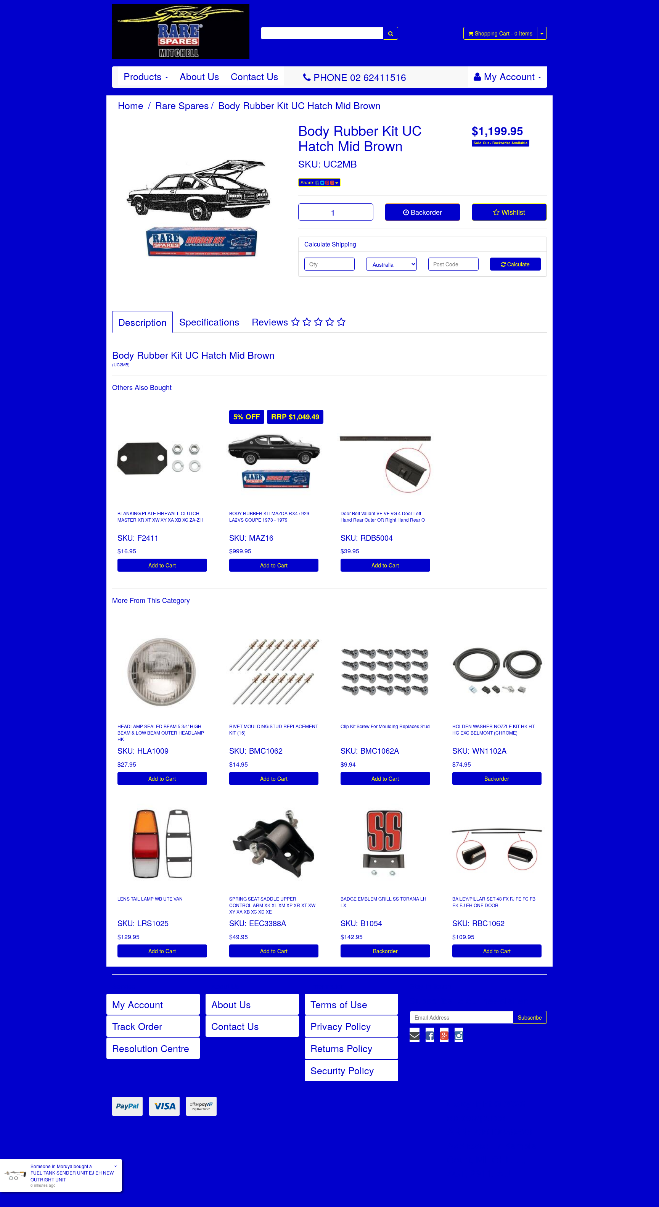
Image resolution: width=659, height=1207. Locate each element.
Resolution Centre (150, 1048)
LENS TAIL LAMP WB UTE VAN (150, 898)
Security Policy (342, 1070)
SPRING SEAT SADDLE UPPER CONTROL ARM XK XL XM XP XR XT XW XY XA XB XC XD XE (272, 905)
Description (142, 322)
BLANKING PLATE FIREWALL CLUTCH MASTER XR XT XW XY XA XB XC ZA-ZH (160, 516)
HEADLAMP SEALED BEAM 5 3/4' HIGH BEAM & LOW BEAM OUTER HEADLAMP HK (160, 732)
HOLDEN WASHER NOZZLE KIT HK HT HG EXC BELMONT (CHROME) (493, 729)
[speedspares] (180, 28)
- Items (503, 33)
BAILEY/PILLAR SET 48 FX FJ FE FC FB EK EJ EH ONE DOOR (493, 901)
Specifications (209, 321)
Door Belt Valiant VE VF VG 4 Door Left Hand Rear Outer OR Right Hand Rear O (383, 516)
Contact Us (254, 76)
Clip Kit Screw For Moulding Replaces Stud (385, 726)
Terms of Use (338, 1004)
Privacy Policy (340, 1026)
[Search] (390, 33)
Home (130, 105)
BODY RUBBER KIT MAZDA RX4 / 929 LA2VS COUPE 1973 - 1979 (269, 516)
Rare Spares (182, 105)
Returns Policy (341, 1048)
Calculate (518, 264)
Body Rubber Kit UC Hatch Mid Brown (299, 105)
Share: (308, 182)
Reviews (271, 321)
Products (144, 76)
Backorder (425, 212)
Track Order (137, 1026)
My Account (137, 1004)
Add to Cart (162, 565)
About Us (199, 76)
